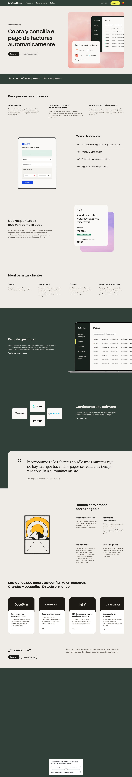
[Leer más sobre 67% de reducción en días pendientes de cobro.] (73, 629)
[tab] (24, 78)
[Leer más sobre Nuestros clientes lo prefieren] (104, 629)
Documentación (41, 3)
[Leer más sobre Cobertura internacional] (43, 628)
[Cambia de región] (123, 3)
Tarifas (52, 3)
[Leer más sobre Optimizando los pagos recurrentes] (12, 629)
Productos (29, 3)
